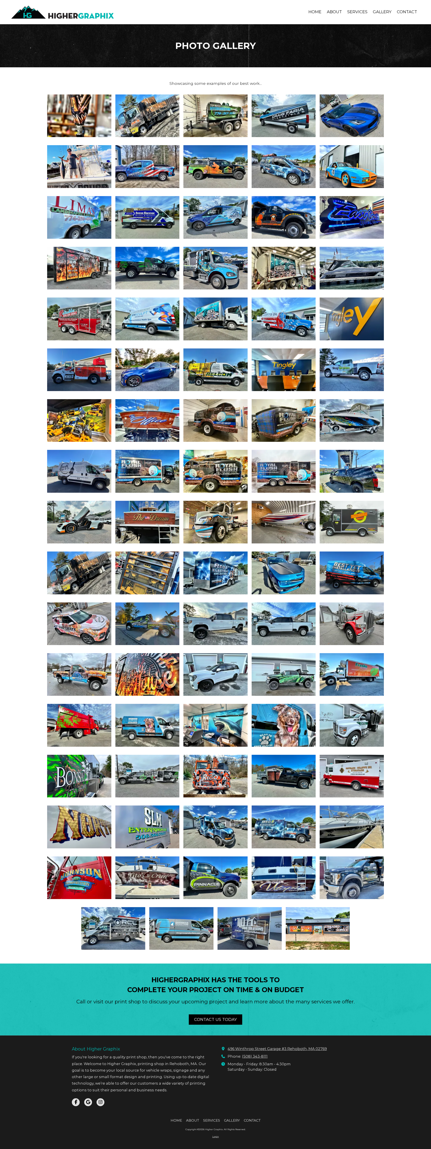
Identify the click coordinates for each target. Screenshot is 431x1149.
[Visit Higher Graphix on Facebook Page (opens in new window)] (76, 1102)
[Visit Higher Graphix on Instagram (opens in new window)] (100, 1102)
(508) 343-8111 (255, 1056)
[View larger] (79, 115)
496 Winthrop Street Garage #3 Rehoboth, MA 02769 (277, 1048)
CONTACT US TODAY (215, 1019)
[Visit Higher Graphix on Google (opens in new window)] (88, 1102)
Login (215, 1136)
